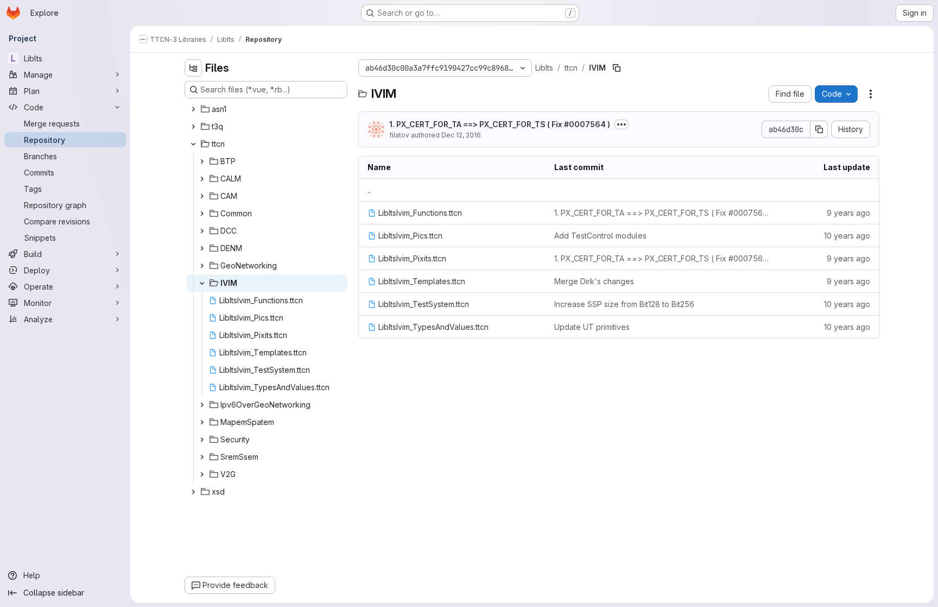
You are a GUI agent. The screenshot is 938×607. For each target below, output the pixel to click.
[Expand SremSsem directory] (201, 457)
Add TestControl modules (600, 235)
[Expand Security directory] (201, 439)
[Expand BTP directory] (201, 161)
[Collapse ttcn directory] (193, 144)
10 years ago (847, 235)
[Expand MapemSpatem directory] (201, 422)
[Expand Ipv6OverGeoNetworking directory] (201, 404)
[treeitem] (267, 109)
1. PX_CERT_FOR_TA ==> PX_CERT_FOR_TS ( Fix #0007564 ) (499, 124)
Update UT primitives (592, 326)
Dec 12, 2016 (461, 135)
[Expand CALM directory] (201, 178)
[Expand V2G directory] (201, 474)
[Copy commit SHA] (819, 129)
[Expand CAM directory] (201, 196)
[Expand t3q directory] (193, 126)
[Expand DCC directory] (201, 230)
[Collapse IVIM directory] (201, 283)
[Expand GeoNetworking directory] (201, 265)
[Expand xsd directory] (193, 491)
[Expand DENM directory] (201, 248)
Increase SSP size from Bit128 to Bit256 (624, 304)
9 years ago (848, 212)
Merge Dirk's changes (594, 281)
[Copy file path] (616, 68)
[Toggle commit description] (621, 124)
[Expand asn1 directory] (193, 109)
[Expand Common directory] (201, 213)
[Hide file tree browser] (193, 68)
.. (369, 190)
